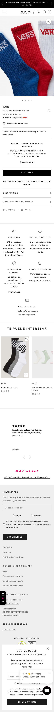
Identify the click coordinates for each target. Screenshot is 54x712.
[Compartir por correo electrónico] (30, 210)
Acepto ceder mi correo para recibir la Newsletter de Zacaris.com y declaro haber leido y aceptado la (27, 692)
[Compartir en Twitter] (22, 210)
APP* (31, 5)
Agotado (27, 172)
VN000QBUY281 (10, 388)
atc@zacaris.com (11, 603)
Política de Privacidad (13, 557)
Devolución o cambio (13, 576)
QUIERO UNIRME (27, 702)
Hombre (36, 683)
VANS (6, 106)
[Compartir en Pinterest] (26, 210)
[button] (25, 457)
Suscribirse (15, 537)
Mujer (19, 683)
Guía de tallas (9, 629)
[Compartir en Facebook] (18, 210)
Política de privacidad (34, 694)
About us (7, 552)
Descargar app (27, 162)
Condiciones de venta (13, 581)
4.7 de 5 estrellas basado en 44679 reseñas (27, 477)
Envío (5, 571)
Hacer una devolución (13, 585)
